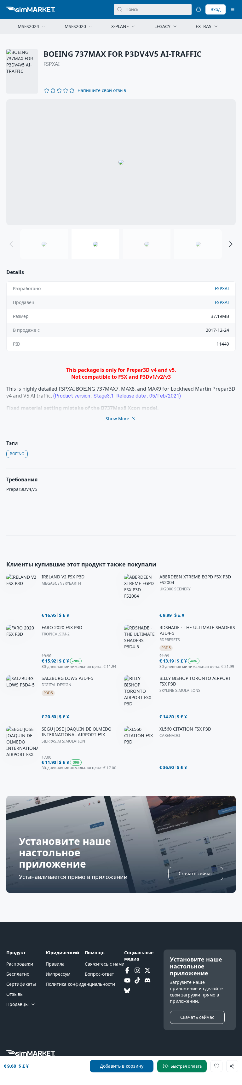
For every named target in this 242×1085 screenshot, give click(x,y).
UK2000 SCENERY (175, 589)
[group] (121, 162)
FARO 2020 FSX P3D (62, 627)
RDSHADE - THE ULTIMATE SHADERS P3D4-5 (197, 630)
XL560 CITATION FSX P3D (185, 729)
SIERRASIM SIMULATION (63, 741)
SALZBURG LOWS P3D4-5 (67, 678)
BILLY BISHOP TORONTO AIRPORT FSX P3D (195, 681)
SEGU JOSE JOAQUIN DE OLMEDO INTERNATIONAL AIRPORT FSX (77, 732)
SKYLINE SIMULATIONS (179, 690)
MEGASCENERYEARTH (61, 583)
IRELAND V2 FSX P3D (63, 577)
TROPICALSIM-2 (56, 634)
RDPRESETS (169, 639)
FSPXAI (51, 64)
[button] (102, 90)
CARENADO (169, 735)
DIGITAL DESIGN (56, 684)
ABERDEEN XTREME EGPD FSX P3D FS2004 (195, 579)
